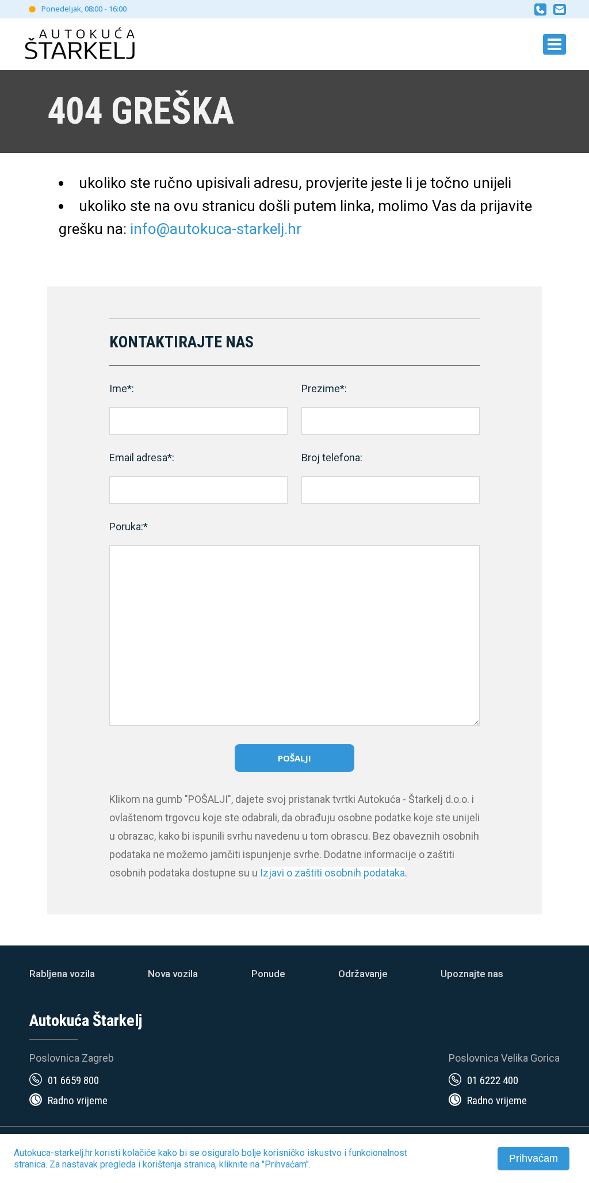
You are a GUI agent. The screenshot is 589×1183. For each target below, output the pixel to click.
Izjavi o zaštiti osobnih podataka (332, 873)
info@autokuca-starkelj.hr (215, 229)
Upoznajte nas (472, 973)
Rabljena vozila (62, 973)
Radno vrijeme (78, 1100)
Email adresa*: (141, 457)
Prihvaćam (533, 1158)
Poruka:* (128, 526)
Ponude (268, 973)
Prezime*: (324, 388)
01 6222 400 (492, 1080)
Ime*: (121, 388)
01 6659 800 (73, 1080)
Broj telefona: (331, 457)
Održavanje (363, 973)
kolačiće (139, 1152)
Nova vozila (173, 973)
